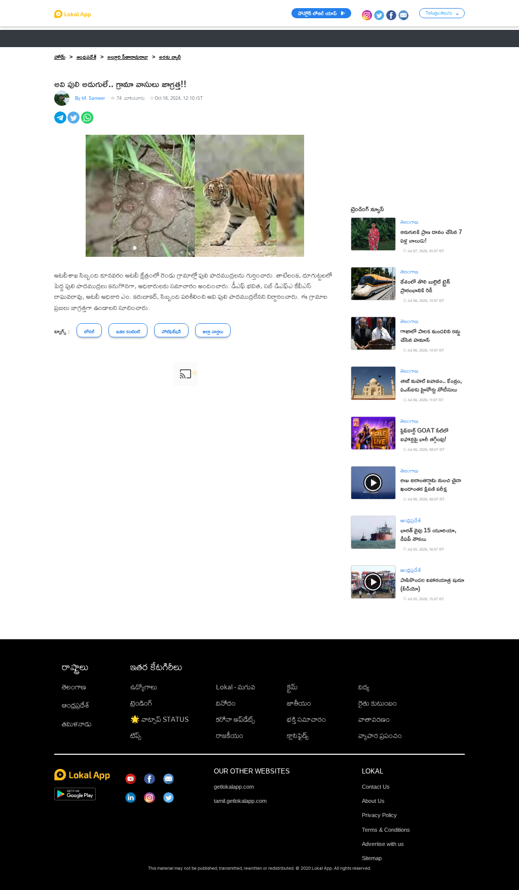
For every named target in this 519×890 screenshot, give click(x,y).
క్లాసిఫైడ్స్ (298, 735)
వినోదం (226, 703)
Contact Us (376, 787)
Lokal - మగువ (235, 687)
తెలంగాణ (107, 38)
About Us (373, 801)
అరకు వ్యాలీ (170, 57)
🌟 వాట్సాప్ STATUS (159, 719)
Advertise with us (383, 844)
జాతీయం (299, 703)
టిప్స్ (135, 735)
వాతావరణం (374, 719)
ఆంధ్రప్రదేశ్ (68, 38)
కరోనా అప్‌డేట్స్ (235, 719)
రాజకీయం (229, 735)
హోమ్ (59, 57)
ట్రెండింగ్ (141, 703)
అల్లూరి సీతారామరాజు (127, 57)
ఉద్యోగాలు (143, 687)
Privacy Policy (379, 815)
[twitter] (74, 123)
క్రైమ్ (292, 687)
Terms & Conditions (386, 830)
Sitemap (372, 858)
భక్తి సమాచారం (306, 719)
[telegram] (61, 123)
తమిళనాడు (77, 724)
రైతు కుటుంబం (377, 703)
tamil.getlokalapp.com (240, 801)
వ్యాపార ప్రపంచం (380, 735)
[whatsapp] (88, 123)
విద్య (363, 687)
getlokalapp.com (234, 787)
